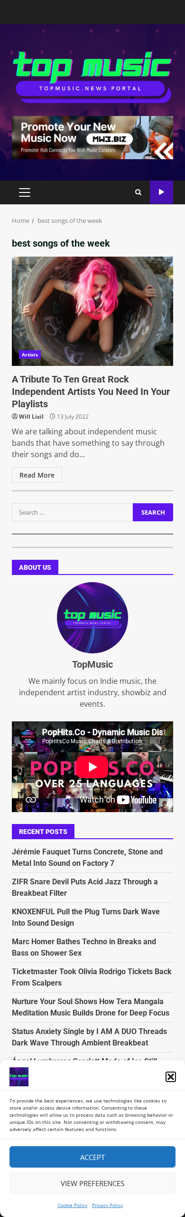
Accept (92, 1157)
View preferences (92, 1183)
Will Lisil (31, 416)
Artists (30, 354)
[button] (171, 1077)
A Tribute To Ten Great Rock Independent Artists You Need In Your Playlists (92, 311)
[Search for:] (72, 512)
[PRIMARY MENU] (24, 192)
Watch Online (161, 192)
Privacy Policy (107, 1205)
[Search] (138, 192)
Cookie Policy (72, 1205)
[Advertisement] (92, 137)
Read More (37, 474)
